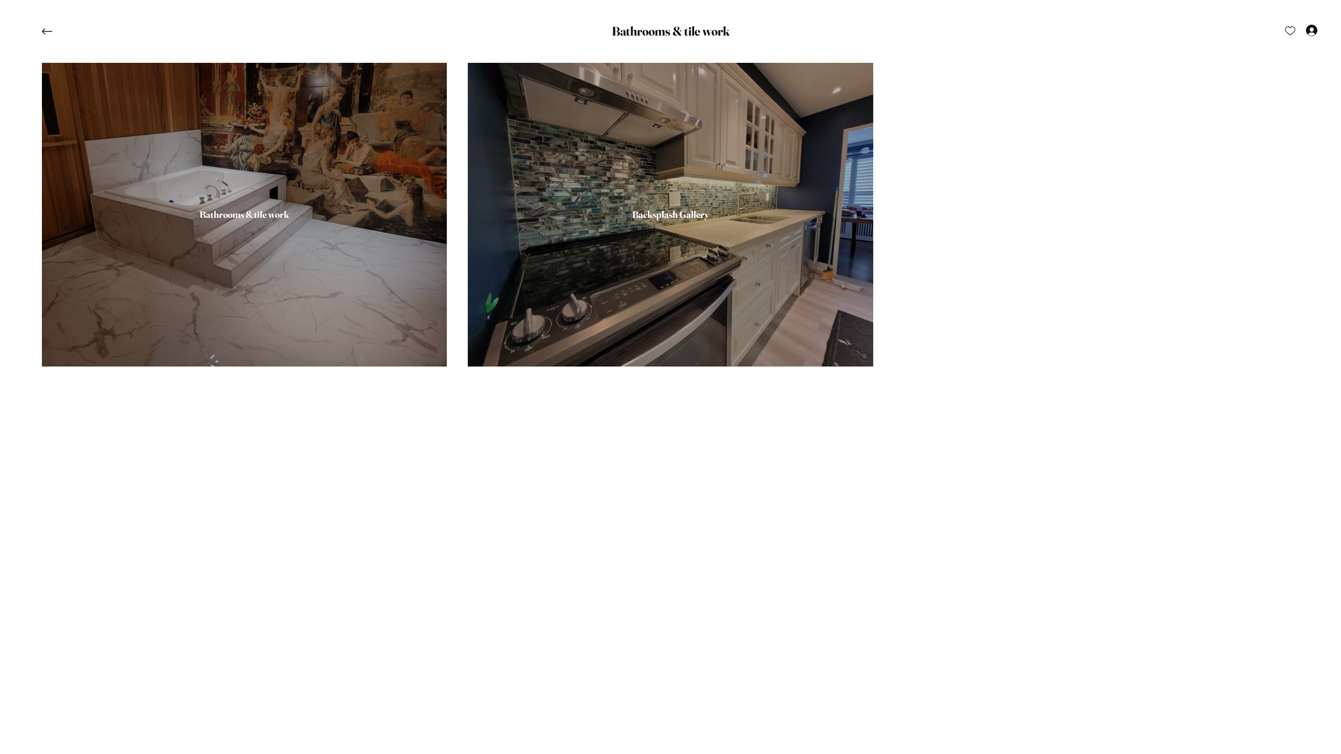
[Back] (55, 31)
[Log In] (1302, 30)
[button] (671, 31)
